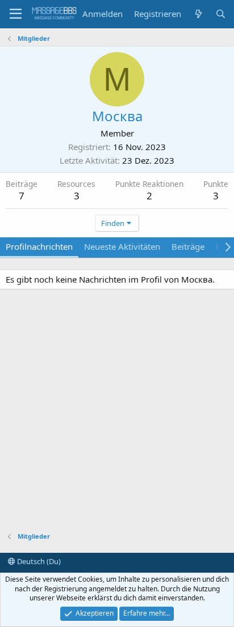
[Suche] (221, 13)
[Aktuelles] (198, 13)
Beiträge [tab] (188, 246)
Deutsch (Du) (38, 561)
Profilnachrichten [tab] (39, 246)
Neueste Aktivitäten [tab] (122, 246)
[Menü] (15, 14)
